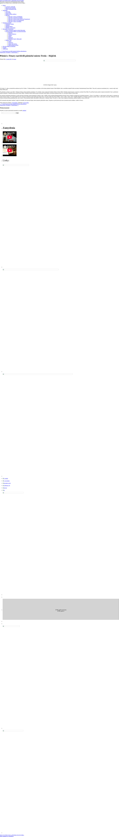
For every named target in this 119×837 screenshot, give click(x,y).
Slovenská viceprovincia (8, 29)
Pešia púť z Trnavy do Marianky (15, 16)
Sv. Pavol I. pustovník (10, 6)
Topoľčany (10, 42)
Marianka (10, 32)
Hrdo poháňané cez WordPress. (7, 836)
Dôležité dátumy (9, 26)
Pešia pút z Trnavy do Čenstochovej (16, 20)
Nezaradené (14, 102)
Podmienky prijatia (10, 24)
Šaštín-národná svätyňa (13, 45)
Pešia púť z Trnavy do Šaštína (14, 21)
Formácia (8, 25)
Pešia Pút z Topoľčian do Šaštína (15, 17)
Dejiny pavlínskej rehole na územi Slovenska (15, 30)
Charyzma (8, 11)
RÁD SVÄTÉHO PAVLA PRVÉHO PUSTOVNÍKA (12, 0)
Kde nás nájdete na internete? (9, 46)
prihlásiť (24, 110)
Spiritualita (5, 10)
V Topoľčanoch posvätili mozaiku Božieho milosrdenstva (13, 51)
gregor (14, 59)
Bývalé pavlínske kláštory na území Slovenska (16, 31)
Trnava (9, 41)
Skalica (9, 36)
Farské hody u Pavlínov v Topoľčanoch (9, 52)
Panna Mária (8, 12)
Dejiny (4, 5)
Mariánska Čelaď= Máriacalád (14, 39)
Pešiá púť (8, 15)
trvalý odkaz (26, 102)
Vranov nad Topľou (12, 43)
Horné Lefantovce (12, 34)
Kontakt (4, 47)
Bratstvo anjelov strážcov (11, 14)
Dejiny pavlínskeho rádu (11, 9)
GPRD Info (5, 48)
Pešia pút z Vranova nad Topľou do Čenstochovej (19, 19)
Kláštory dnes (9, 40)
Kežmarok (10, 37)
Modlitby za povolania (10, 27)
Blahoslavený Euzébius (11, 7)
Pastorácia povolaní (7, 22)
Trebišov (10, 35)
